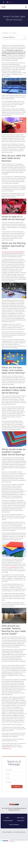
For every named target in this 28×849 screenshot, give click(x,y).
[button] (26, 7)
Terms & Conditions (14, 824)
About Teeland (20, 817)
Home (7, 817)
